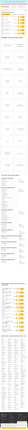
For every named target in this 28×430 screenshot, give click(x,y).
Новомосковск (3, 376)
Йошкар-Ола (22, 355)
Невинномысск (22, 371)
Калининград (9, 357)
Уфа (14, 402)
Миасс (21, 368)
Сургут (15, 397)
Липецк (15, 366)
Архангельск (16, 340)
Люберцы (22, 366)
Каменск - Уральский (23, 357)
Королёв (15, 362)
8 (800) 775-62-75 (22, 256)
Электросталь (10, 407)
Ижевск (9, 355)
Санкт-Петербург (4, 392)
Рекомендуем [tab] (22, 14)
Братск (15, 345)
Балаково (9, 342)
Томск (9, 400)
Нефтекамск (3, 373)
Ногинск (22, 378)
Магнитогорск (3, 368)
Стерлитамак (9, 397)
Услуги (18, 417)
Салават (15, 390)
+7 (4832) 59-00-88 (22, 262)
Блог (23, 417)
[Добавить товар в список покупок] (25, 16)
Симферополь (3, 395)
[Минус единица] (18, 17)
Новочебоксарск (23, 376)
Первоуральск (22, 383)
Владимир (9, 347)
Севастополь (22, 392)
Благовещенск (10, 345)
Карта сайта (2, 420)
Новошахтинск (10, 378)
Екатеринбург (16, 352)
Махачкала (15, 368)
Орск (2, 383)
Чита (15, 405)
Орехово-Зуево (23, 381)
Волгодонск (22, 347)
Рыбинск (3, 390)
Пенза (15, 383)
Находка (15, 371)
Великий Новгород (23, 345)
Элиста (15, 407)
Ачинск (2, 342)
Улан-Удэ (22, 400)
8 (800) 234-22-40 (22, 244)
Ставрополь (22, 395)
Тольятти (3, 400)
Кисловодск (9, 360)
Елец (21, 352)
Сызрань (22, 397)
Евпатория (9, 352)
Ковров (15, 360)
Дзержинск (9, 350)
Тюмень (15, 400)
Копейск (9, 362)
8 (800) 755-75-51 (22, 225)
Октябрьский (3, 381)
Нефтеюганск (9, 373)
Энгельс (22, 407)
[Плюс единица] (21, 17)
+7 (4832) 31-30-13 (22, 232)
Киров (2, 360)
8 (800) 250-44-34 (22, 212)
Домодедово (3, 352)
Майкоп (9, 368)
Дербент (3, 350)
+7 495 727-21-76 (24, 7)
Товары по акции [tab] (6, 14)
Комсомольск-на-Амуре (4, 363)
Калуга (15, 357)
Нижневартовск (16, 373)
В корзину (23, 17)
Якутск (9, 409)
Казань (3, 357)
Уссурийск (9, 402)
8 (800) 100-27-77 (22, 250)
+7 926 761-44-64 (21, 7)
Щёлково (3, 407)
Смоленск (9, 395)
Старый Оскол (3, 397)
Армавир (3, 340)
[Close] (26, 422)
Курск (2, 366)
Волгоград (15, 347)
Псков (9, 387)
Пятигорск (22, 387)
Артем (9, 340)
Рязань (9, 390)
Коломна (22, 360)
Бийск (2, 345)
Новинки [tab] (14, 14)
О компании (19, 416)
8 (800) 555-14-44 (22, 238)
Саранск (9, 392)
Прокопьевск (3, 387)
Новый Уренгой (16, 378)
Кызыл (9, 366)
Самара (22, 390)
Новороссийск (10, 376)
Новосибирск (16, 376)
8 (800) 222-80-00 (22, 190)
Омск (8, 381)
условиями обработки (17, 425)
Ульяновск (3, 402)
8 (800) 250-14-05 (22, 181)
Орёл (8, 383)
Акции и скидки (25, 416)
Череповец (3, 405)
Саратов (15, 392)
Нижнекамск (22, 373)
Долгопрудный (23, 350)
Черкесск (9, 405)
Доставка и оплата (20, 420)
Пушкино (15, 387)
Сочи (15, 395)
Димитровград (16, 350)
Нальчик (9, 371)
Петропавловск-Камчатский (16, 385)
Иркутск (15, 355)
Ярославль (15, 409)
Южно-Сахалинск (4, 409)
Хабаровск (22, 402)
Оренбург (15, 381)
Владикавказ (3, 347)
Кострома (22, 362)
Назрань (3, 371)
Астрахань (22, 340)
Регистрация (24, 420)
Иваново (3, 355)
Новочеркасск (3, 378)
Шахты (22, 405)
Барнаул (22, 342)
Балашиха (15, 342)
